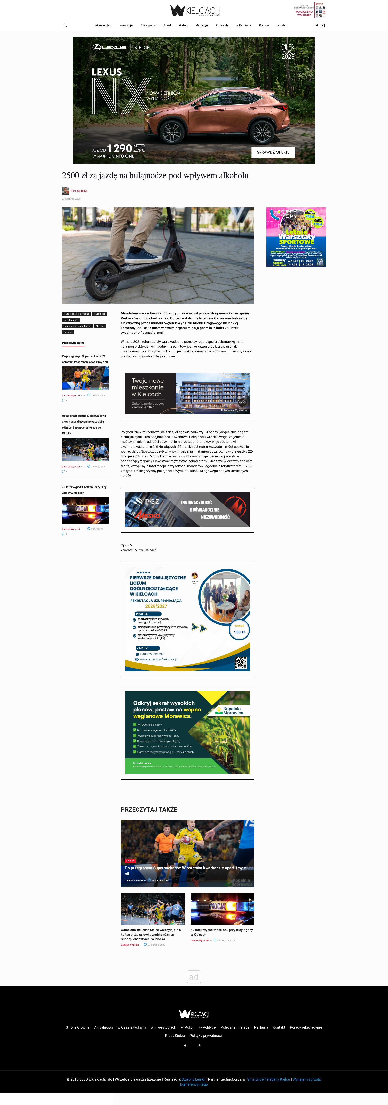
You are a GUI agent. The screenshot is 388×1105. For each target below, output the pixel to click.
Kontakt (279, 1027)
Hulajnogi (99, 314)
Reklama (261, 1027)
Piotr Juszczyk (79, 190)
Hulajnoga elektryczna (76, 314)
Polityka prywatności (206, 1035)
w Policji (187, 1027)
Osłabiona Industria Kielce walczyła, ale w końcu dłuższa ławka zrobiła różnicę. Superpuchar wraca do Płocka (151, 934)
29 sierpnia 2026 (160, 880)
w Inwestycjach (163, 1027)
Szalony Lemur (194, 1079)
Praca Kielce (175, 1035)
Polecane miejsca (235, 1027)
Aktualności (103, 1027)
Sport (130, 861)
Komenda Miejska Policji (77, 326)
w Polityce (207, 1027)
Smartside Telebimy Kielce (268, 1079)
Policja (68, 332)
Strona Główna (77, 1027)
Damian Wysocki (71, 395)
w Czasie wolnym (132, 1027)
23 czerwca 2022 (71, 199)
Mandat (100, 326)
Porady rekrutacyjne (306, 1027)
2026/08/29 (97, 395)
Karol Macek (71, 320)
